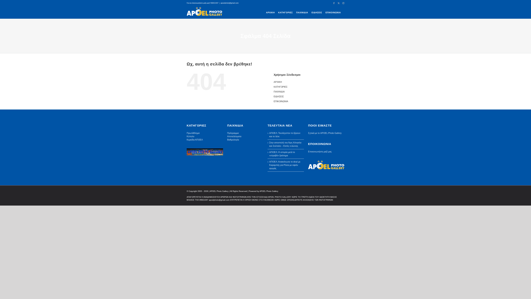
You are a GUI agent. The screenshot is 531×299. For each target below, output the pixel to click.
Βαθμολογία (233, 140)
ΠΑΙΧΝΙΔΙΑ (279, 92)
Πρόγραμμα (233, 133)
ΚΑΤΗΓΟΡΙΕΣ (280, 87)
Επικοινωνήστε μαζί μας (320, 151)
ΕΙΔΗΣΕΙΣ (279, 96)
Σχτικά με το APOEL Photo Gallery (325, 133)
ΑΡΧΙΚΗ (278, 82)
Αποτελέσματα (234, 136)
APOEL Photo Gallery (269, 191)
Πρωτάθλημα (193, 133)
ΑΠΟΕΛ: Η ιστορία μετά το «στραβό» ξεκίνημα (282, 154)
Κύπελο (190, 136)
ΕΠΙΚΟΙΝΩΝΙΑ (281, 101)
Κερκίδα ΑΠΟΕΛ (195, 140)
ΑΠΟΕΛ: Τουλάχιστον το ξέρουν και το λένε (284, 135)
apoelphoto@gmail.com (230, 3)
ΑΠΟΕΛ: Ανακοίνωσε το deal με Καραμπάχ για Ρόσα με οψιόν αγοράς (284, 165)
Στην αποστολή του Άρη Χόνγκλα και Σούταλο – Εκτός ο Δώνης (285, 144)
